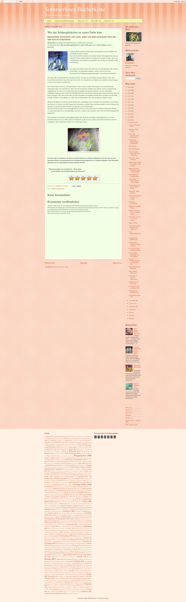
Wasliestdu (78, 584)
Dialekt (75, 465)
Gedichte (55, 488)
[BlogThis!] (75, 186)
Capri (64, 461)
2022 (129, 99)
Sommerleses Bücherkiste (75, 9)
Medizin (59, 534)
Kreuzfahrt (84, 515)
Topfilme (57, 578)
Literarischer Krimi (78, 528)
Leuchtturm (47, 526)
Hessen (54, 500)
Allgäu (46, 440)
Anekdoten (87, 442)
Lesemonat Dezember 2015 (134, 126)
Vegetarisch (67, 582)
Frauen (80, 482)
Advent (48, 438)
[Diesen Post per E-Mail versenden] (73, 186)
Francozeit (64, 482)
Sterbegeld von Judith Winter (135, 207)
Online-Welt (75, 547)
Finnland (60, 480)
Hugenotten (78, 501)
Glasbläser (58, 494)
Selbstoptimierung (54, 567)
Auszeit (73, 446)
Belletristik (64, 449)
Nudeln (88, 545)
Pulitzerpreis (58, 555)
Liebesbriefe (70, 526)
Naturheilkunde (47, 541)
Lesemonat (70, 524)
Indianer (68, 503)
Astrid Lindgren (71, 444)
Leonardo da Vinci (60, 524)
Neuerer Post (50, 263)
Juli (130, 312)
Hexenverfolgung (61, 500)
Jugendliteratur (65, 509)
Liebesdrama (78, 526)
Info (79, 503)
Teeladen (88, 572)
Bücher (59, 461)
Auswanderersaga (66, 446)
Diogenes (89, 465)
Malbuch (54, 189)
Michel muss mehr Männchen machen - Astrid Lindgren (134, 170)
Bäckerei (53, 461)
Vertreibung (49, 584)
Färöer (62, 486)
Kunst (46, 521)
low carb (67, 591)
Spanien (56, 568)
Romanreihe (60, 559)
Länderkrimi (47, 532)
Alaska (69, 438)
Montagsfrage (64, 536)
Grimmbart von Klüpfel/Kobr (133, 239)
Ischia (57, 505)
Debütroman (55, 465)
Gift (53, 494)
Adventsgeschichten (56, 438)
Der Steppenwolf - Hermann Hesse (134, 175)
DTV (84, 463)
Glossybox (66, 494)
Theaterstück (69, 574)
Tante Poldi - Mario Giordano (134, 192)
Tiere (67, 576)
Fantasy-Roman (86, 478)
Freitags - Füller (67, 484)
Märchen (86, 538)
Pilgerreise (79, 551)
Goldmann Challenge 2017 (61, 496)
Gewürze (90, 492)
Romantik (69, 559)
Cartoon (69, 461)
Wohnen (75, 588)
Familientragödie (70, 478)
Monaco (46, 536)
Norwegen (75, 545)
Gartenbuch (73, 486)
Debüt (47, 465)
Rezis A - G (82, 21)
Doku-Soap (49, 467)
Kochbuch (88, 513)
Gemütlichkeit (79, 490)
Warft (72, 584)
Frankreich (72, 482)
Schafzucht (61, 563)
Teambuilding (80, 572)
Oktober (131, 303)
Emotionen (47, 473)
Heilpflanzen (87, 498)
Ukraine (52, 580)
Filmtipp (53, 480)
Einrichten (67, 471)
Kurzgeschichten (73, 521)
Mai (130, 318)
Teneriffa (53, 574)
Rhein (88, 556)
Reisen (49, 557)
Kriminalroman (49, 519)
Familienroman (59, 478)
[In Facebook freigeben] (78, 186)
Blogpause (47, 458)
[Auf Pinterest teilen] (80, 186)
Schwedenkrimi (79, 565)
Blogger (90, 453)
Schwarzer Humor (59, 565)
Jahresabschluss (49, 507)
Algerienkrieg (77, 438)
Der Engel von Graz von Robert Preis (134, 287)
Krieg (90, 515)
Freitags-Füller (80, 484)
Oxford (88, 549)
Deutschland (69, 465)
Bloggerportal (80, 455)
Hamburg (86, 496)
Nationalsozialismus (85, 539)
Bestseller (87, 449)
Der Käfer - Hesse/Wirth (133, 202)
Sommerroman (48, 568)
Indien (74, 503)
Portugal (58, 553)
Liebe (53, 526)
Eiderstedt (53, 471)
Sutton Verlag (63, 570)
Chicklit (85, 461)
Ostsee (75, 549)
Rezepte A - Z (129, 418)
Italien (76, 505)
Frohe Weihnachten (134, 149)
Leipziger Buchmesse (49, 524)
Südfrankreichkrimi (85, 570)
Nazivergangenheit (66, 541)
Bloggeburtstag (82, 453)
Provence (78, 553)
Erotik (54, 474)
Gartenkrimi (81, 486)
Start (49, 21)
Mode (87, 534)
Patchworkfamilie (53, 551)
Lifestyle (62, 528)
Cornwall (67, 463)
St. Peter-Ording (74, 568)
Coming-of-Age (59, 463)
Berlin (70, 449)
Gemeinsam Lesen (62, 490)
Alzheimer (87, 440)
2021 (129, 102)
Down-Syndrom (58, 467)
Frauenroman (56, 485)
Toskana (63, 578)
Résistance (52, 561)
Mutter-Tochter (86, 536)
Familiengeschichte (83, 477)
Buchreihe (46, 461)
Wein (49, 586)
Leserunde (87, 524)
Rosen (81, 559)
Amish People (64, 442)
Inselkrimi (46, 505)
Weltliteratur (55, 586)
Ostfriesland (57, 549)
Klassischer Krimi (71, 513)
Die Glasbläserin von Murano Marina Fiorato (134, 186)
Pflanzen (72, 551)
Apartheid (53, 444)
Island (62, 505)
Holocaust (62, 501)
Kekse (60, 511)
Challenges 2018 (77, 461)
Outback (82, 549)
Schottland (87, 563)
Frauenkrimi (47, 484)
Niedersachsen (66, 543)
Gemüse (72, 490)
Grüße (73, 496)
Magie (69, 532)
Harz (73, 498)
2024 (129, 93)
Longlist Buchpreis (61, 530)
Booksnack (69, 458)
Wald (68, 584)
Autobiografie (81, 446)
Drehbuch (66, 467)
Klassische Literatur (61, 513)
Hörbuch (62, 503)
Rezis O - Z (109, 21)
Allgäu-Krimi (53, 440)
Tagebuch (68, 572)
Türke (47, 580)
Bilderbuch (72, 451)
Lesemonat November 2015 (135, 296)
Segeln (45, 567)
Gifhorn (48, 494)
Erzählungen (81, 474)
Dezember (132, 122)
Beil (58, 449)
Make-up (82, 532)
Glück (74, 494)
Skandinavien (73, 567)
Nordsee (89, 543)
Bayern (72, 448)
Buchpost (88, 459)
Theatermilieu (61, 574)
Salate (90, 561)
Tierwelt (81, 576)
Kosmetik (64, 515)
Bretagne (48, 459)
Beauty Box (49, 449)
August (131, 309)
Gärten (79, 496)
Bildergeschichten (85, 451)
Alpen (60, 440)
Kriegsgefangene (50, 517)
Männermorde (79, 538)
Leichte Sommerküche (85, 522)
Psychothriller (48, 555)
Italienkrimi (89, 505)
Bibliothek (57, 451)
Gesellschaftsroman (51, 492)
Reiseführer (88, 555)
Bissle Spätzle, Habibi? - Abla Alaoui (137, 331)
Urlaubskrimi (89, 580)
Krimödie (72, 519)
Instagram (128, 415)
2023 (129, 96)
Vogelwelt (62, 584)
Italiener (82, 505)
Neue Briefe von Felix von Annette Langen (135, 218)
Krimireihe (61, 519)
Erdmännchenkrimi (79, 473)
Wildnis (88, 586)
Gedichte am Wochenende (67, 488)
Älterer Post (117, 263)
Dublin (79, 469)
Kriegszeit (58, 517)
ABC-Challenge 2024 (131, 425)
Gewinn (66, 492)
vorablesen (84, 591)
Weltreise (62, 586)
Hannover (62, 498)
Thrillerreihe (51, 576)
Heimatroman (47, 500)
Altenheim (74, 440)
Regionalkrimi (68, 555)
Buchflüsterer (79, 460)
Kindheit (85, 511)
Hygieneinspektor (54, 503)
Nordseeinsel (50, 545)
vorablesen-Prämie (49, 593)
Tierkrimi (74, 576)
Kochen (50, 515)
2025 (129, 90)
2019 (129, 108)
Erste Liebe (60, 474)
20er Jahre (55, 436)
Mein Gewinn (132, 146)
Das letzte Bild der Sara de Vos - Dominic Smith (137, 350)
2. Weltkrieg (47, 436)
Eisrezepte (75, 471)
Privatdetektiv (71, 553)
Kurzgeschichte (63, 521)
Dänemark (85, 469)
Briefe (54, 459)
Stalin (81, 568)
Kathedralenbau (48, 511)
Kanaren (88, 509)
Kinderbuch (67, 511)
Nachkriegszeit (73, 540)
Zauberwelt (47, 589)
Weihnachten (87, 584)
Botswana (76, 458)
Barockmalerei (64, 447)
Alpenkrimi (67, 440)
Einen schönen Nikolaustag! (133, 272)
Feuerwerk (46, 480)
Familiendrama (57, 476)
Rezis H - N (96, 21)
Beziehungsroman (48, 451)
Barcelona (56, 447)
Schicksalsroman (78, 563)
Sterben (46, 570)
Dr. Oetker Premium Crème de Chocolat (135, 249)
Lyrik (88, 530)
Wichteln (69, 586)
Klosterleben (80, 513)
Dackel (90, 463)
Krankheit (77, 515)
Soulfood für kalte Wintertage (134, 282)
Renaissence (72, 556)
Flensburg (73, 480)
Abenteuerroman (63, 436)
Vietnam (56, 584)
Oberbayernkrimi (66, 547)
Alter (81, 440)
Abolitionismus (88, 436)
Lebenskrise (74, 522)
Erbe (72, 473)
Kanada (82, 509)
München (65, 539)
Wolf (81, 588)
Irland (52, 505)
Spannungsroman (64, 568)
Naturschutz (57, 541)
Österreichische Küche (71, 593)
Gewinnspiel (81, 492)
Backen (49, 448)
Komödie (58, 515)
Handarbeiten (54, 498)
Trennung (85, 578)
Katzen (55, 511)
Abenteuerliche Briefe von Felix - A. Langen (135, 197)
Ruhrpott (88, 559)
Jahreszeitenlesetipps (68, 507)
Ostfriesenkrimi (48, 549)
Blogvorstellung (61, 458)
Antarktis (46, 444)
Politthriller (51, 553)
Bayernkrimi (79, 447)
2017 (129, 114)
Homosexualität (70, 501)
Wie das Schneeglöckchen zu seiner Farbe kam (134, 261)
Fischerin (66, 480)
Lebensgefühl (67, 522)
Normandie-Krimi (66, 545)
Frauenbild (87, 482)
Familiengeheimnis (69, 476)
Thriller (89, 574)
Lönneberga (55, 532)
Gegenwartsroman (87, 488)
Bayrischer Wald (88, 447)
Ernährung (48, 474)
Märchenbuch (60, 189)
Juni (130, 315)
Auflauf (90, 444)
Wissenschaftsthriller (66, 588)
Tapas (74, 572)
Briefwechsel (60, 459)
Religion (57, 556)
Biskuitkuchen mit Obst (58, 453)
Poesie (85, 551)
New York (58, 543)
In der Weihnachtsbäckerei (135, 233)
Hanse (68, 498)
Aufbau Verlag (81, 444)
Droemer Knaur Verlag (51, 469)
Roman (47, 558)
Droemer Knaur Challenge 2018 (80, 467)
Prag (64, 553)
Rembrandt (64, 556)
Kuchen (88, 519)
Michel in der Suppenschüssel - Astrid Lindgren (134, 180)
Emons (87, 471)
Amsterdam (79, 442)
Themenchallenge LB (79, 574)
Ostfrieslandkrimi (67, 549)
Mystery (53, 538)
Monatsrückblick (54, 536)
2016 (129, 117)
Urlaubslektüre (49, 582)
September (132, 306)
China (90, 461)
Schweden (69, 565)
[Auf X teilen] (76, 186)
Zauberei (87, 588)
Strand (51, 570)
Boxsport (89, 458)
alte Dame (71, 589)
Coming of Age (49, 463)
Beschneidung (79, 449)
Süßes (62, 572)
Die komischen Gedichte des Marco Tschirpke (135, 244)
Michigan (66, 534)
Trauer (68, 578)
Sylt (70, 571)
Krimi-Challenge (75, 517)
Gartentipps (89, 486)
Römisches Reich (61, 561)
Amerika (55, 442)
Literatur (88, 528)
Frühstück (57, 486)
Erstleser (67, 474)
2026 (129, 87)
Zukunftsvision (63, 589)
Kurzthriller (89, 521)
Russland (46, 561)
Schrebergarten (48, 565)
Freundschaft (48, 486)
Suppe (56, 570)
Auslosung (49, 446)
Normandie (57, 545)
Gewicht (60, 492)
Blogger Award (50, 456)
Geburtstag (48, 488)
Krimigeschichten (85, 517)
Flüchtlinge (47, 482)
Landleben (58, 522)
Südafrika (76, 570)
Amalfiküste (47, 442)
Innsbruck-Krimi (86, 503)
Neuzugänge (48, 543)
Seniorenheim (64, 567)
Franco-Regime (55, 482)
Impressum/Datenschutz (64, 21)
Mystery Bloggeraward (62, 538)
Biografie (47, 453)
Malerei (46, 534)
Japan (78, 507)
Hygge (45, 503)
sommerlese (130, 63)
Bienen (64, 451)
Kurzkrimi (81, 521)
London (53, 530)
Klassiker (51, 513)
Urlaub (82, 580)
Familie (46, 477)
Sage (85, 561)
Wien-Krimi (81, 586)
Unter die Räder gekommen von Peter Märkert (134, 254)
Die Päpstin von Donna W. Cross (134, 291)
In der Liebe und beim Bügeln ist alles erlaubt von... (135, 227)
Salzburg (48, 563)
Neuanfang (86, 542)
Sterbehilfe (87, 568)
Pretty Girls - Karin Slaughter (134, 158)
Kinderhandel (78, 511)
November (132, 300)
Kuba (83, 519)
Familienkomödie (48, 478)
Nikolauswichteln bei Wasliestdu (134, 267)
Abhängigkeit (73, 436)
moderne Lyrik (75, 591)
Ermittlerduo (89, 473)
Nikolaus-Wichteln (81, 543)
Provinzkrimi (87, 553)
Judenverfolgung (86, 507)
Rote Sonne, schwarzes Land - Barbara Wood (134, 135)
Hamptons (46, 498)
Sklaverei (82, 567)
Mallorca (52, 534)
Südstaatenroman (55, 572)
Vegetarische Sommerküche (137, 367)
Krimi (65, 517)
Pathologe (61, 551)
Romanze (76, 559)
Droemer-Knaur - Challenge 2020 (133, 421)
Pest (67, 551)
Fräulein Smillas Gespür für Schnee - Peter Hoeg (134, 153)
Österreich (60, 593)
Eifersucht (60, 471)
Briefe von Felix (133, 223)
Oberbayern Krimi (56, 547)
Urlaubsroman (58, 582)
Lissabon (69, 528)
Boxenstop (83, 458)
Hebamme (78, 498)
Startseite (83, 263)
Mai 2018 (75, 532)
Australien (57, 446)
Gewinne (73, 492)
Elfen (81, 471)
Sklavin (88, 567)
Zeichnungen (55, 589)
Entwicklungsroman (64, 473)
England (54, 473)
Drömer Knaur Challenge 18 (69, 469)
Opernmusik (87, 547)
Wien (74, 586)
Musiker (79, 536)
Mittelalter (81, 534)
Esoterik (88, 474)
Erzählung (73, 474)
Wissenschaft (55, 588)
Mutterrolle (47, 538)
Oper (81, 547)
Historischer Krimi (77, 500)
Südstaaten (46, 572)
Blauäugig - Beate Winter (133, 130)
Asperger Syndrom (61, 444)
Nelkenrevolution (77, 541)
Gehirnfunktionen (51, 490)
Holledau (55, 501)
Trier (90, 578)
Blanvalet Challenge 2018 (136, 385)
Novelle (83, 545)
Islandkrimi (69, 505)
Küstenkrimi (49, 522)
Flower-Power (86, 480)
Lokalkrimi (47, 530)
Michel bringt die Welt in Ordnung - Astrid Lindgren (135, 164)
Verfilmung (75, 582)
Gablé (67, 486)
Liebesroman (87, 526)
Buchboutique (68, 460)
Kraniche (71, 515)
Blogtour (54, 458)
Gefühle (78, 488)
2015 (129, 120)
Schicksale (68, 563)
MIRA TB (62, 532)
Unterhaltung (75, 580)
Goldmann (80, 494)
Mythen (71, 538)
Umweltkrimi (59, 580)
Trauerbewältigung (76, 578)
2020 (129, 105)
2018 (129, 111)
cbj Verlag (89, 590)
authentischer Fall (80, 589)
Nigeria (73, 543)
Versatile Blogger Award (86, 582)
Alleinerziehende (86, 438)
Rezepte (79, 557)
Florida (79, 480)
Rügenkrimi (69, 561)
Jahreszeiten (58, 507)
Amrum (72, 442)
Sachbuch (77, 561)
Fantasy (78, 478)
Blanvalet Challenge (70, 453)
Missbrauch (73, 534)
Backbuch (89, 446)
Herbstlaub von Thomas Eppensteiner (133, 277)
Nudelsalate (47, 547)
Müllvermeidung (57, 539)
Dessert (62, 465)
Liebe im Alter (61, 526)
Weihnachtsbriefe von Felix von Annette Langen (135, 212)
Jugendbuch (47, 509)
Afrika (64, 438)
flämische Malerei (51, 591)
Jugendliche (56, 509)
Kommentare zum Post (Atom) (60, 267)
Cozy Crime (73, 463)
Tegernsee (46, 574)
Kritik (79, 519)
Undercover (67, 580)
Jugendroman (74, 509)
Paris (45, 551)
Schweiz (87, 565)
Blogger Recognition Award (64, 456)
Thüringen (60, 576)
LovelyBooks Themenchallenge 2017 (76, 530)
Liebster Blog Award (53, 528)
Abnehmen (80, 436)
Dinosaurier (82, 465)
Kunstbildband (54, 521)
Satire (54, 563)
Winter (46, 588)
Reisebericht (80, 555)
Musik (74, 536)
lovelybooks (60, 591)
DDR (79, 463)
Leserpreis (80, 524)
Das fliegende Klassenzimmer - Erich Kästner (134, 141)
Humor (85, 502)
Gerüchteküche (88, 490)
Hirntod (69, 500)
